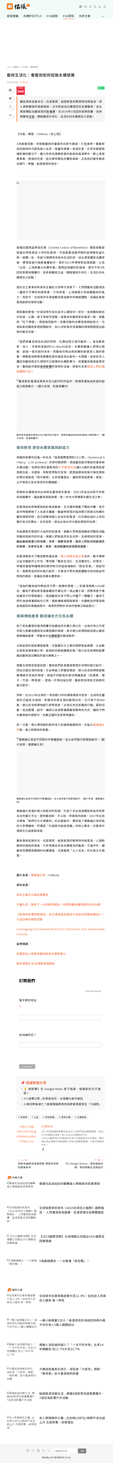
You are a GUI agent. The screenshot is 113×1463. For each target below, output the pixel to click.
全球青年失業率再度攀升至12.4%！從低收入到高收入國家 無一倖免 (72, 1298)
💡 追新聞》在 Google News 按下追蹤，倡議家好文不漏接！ (62, 1091)
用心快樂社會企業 (72, 556)
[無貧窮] (21, 91)
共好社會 (85, 16)
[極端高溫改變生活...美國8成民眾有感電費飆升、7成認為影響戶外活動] (22, 1401)
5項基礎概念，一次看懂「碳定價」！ (64, 1261)
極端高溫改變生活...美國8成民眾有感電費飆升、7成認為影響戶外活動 (72, 1395)
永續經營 (82, 1117)
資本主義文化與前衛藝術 (32, 895)
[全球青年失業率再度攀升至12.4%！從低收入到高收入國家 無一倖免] (22, 1304)
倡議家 (16, 67)
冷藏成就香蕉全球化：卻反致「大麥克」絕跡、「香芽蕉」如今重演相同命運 (71, 1371)
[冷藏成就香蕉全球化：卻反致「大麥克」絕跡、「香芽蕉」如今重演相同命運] (22, 1377)
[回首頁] (18, 6)
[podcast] (90, 6)
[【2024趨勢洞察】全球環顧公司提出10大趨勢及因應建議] (22, 1244)
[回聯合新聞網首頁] (10, 6)
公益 (36, 1117)
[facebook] (80, 6)
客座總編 (12, 16)
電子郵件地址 (28, 1004)
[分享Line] (10, 98)
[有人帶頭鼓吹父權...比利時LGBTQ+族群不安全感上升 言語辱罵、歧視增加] (22, 1426)
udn (9, 67)
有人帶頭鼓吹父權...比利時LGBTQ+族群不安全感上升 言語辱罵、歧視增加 (72, 1420)
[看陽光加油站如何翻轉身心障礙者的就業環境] (22, 1191)
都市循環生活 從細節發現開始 (36, 963)
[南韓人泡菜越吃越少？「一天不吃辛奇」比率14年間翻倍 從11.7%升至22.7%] (22, 1353)
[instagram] (85, 6)
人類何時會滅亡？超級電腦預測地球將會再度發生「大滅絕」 (62, 1104)
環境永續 (66, 1117)
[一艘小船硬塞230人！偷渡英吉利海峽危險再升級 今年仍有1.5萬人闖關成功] (22, 1328)
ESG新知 (68, 16)
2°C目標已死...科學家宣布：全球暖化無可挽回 (53, 1098)
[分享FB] (10, 90)
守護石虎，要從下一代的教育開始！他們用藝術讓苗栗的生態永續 (58, 904)
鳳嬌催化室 (38, 875)
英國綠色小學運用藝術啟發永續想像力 (41, 954)
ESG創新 (52, 16)
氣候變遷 (50, 1117)
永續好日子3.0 (32, 16)
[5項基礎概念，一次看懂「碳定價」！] (22, 1269)
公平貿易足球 (67, 467)
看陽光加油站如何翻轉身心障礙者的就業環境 (69, 1183)
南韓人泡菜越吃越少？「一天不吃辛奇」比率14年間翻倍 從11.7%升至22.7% (71, 1347)
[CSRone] (27, 1134)
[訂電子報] (95, 6)
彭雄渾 (23, 1117)
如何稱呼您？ (28, 1035)
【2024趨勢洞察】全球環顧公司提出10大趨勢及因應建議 (72, 1238)
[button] (104, 6)
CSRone (24, 82)
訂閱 (82, 1451)
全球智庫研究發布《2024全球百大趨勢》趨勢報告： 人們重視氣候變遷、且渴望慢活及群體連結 (71, 1210)
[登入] (100, 6)
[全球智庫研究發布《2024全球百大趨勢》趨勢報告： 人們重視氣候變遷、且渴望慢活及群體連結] (22, 1216)
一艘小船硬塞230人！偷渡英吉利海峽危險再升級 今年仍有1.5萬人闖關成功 (72, 1322)
